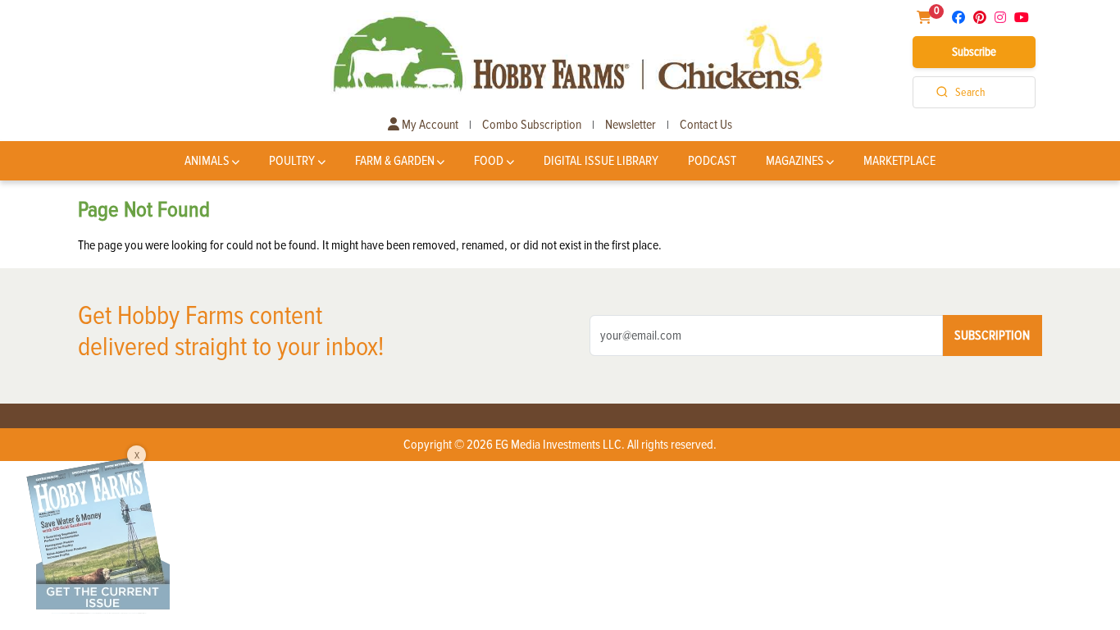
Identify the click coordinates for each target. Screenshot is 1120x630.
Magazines (795, 161)
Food (488, 161)
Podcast (712, 161)
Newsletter (630, 124)
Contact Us (706, 124)
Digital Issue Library (601, 161)
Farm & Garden (395, 161)
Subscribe (974, 51)
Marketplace (899, 161)
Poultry (292, 161)
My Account (428, 124)
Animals (207, 161)
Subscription (992, 335)
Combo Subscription (531, 124)
